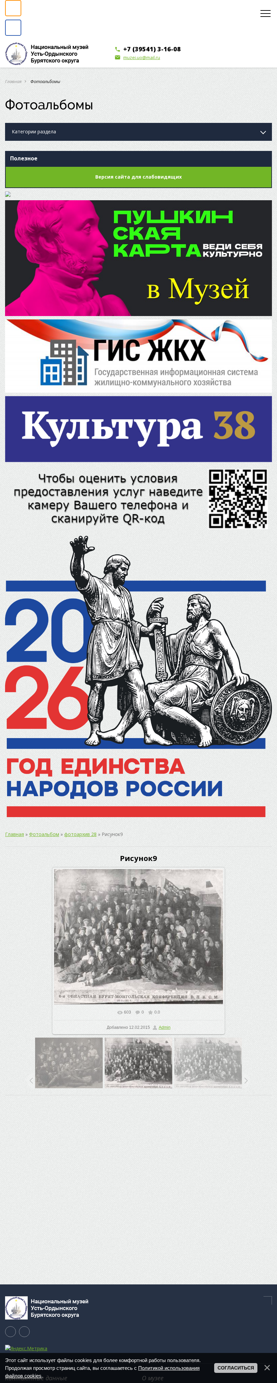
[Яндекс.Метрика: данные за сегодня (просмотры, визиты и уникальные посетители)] (26, 1348)
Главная (13, 81)
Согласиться (236, 1368)
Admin (165, 1027)
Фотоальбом (44, 834)
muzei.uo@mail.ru (137, 57)
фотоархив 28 (80, 834)
